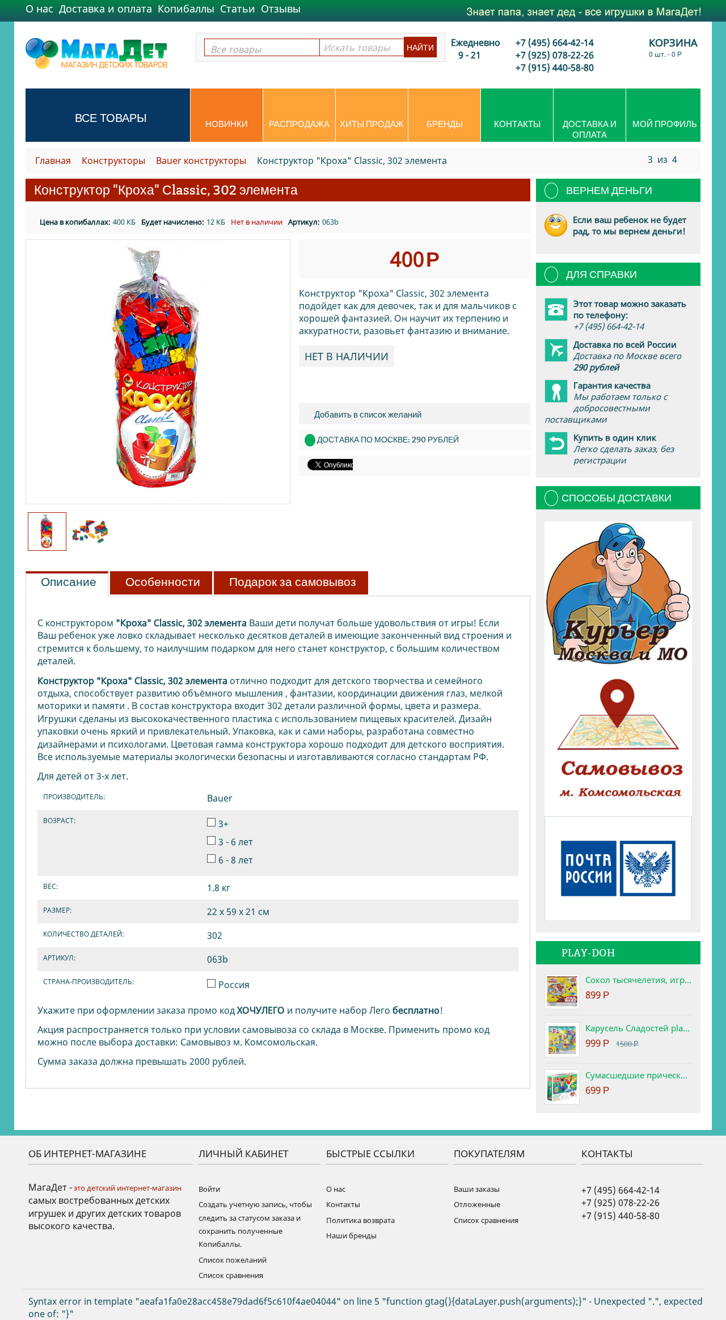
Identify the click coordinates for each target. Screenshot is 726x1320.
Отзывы (281, 8)
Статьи (237, 8)
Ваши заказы (477, 1189)
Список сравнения (231, 1275)
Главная (53, 160)
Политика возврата (360, 1220)
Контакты (517, 124)
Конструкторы (113, 160)
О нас (39, 8)
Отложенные (477, 1204)
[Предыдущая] (637, 158)
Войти (209, 1189)
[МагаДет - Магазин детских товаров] (96, 53)
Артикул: (304, 222)
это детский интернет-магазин (127, 1188)
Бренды (445, 124)
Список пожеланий (233, 1260)
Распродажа (299, 124)
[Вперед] (687, 158)
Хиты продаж (372, 124)
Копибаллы (186, 8)
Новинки (226, 124)
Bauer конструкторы (201, 160)
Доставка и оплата (105, 8)
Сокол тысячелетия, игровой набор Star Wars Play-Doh (638, 979)
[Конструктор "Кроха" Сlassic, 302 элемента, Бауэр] (158, 372)
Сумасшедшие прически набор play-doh (638, 1075)
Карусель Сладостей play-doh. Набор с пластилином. (638, 1028)
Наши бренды (351, 1235)
